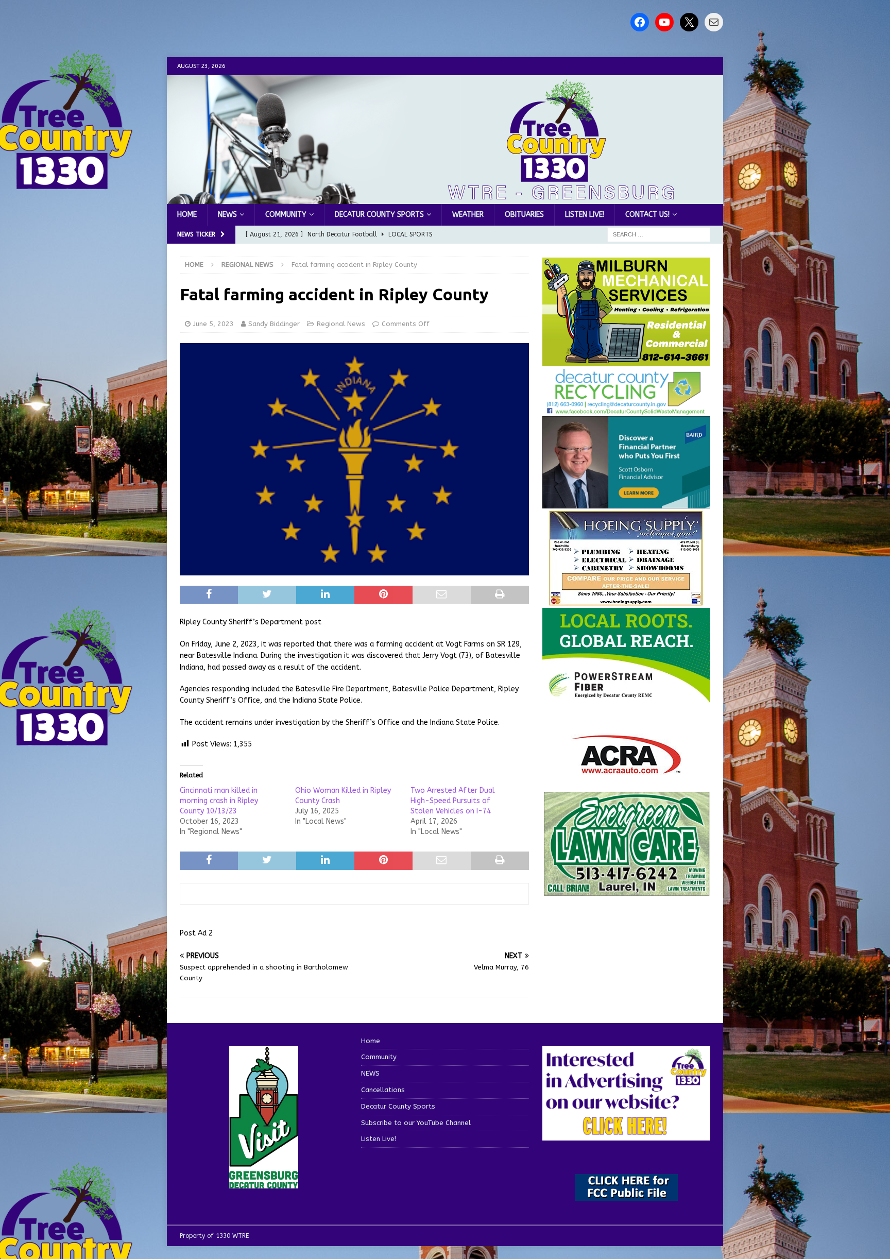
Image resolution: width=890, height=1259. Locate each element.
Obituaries (524, 214)
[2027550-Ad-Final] (626, 502)
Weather (468, 214)
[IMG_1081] (626, 360)
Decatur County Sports (379, 214)
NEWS (227, 214)
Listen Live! (584, 214)
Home (187, 214)
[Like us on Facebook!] (639, 22)
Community (285, 214)
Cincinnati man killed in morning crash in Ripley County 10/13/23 (219, 800)
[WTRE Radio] (445, 198)
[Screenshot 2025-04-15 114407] (626, 891)
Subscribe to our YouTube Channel (416, 1123)
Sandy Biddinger (274, 324)
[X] (689, 22)
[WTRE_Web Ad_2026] (626, 697)
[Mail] (714, 22)
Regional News (341, 324)
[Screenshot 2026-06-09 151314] (626, 408)
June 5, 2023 (213, 324)
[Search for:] (658, 234)
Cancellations (383, 1090)
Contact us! (647, 214)
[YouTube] (664, 22)
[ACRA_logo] (626, 768)
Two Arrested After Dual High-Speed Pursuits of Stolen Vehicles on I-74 (452, 800)
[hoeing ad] (626, 601)
